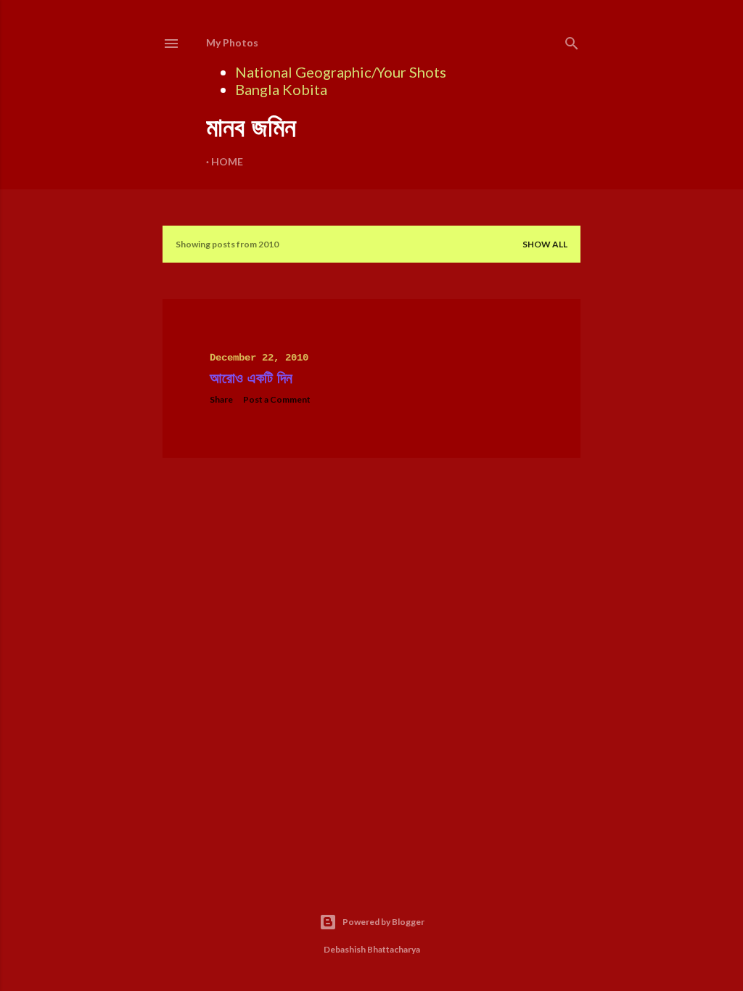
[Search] (571, 40)
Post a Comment (277, 399)
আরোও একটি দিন (251, 378)
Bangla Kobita (281, 89)
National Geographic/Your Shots (340, 72)
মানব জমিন (251, 127)
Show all (544, 244)
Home (227, 161)
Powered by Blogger (383, 921)
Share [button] (221, 399)
